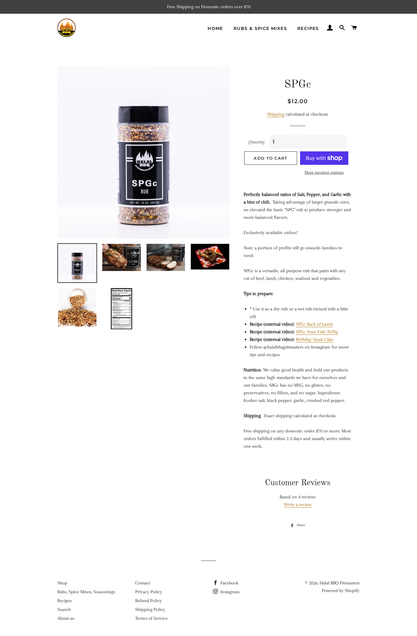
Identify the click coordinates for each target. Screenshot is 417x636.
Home (215, 28)
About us (65, 618)
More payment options (324, 172)
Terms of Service (151, 618)
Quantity (256, 142)
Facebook (228, 583)
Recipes (308, 28)
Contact (142, 583)
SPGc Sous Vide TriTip (317, 331)
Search (64, 609)
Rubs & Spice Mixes (260, 28)
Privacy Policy (148, 591)
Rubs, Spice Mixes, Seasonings (86, 591)
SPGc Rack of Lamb (314, 324)
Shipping (275, 114)
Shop (62, 583)
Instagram (229, 591)
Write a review (297, 504)
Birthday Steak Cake (314, 339)
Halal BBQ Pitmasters (340, 583)
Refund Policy (148, 600)
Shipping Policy (150, 609)
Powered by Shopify (341, 590)
